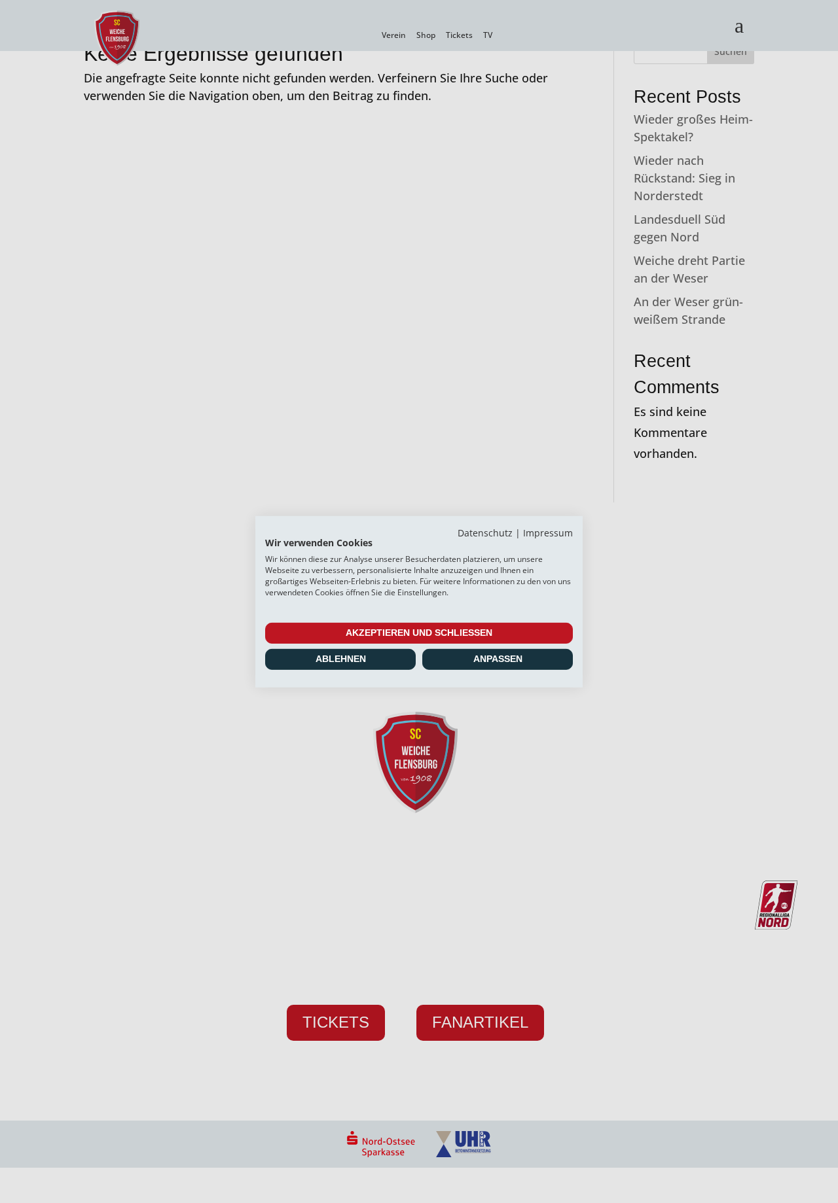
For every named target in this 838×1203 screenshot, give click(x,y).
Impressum (548, 532)
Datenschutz (485, 532)
